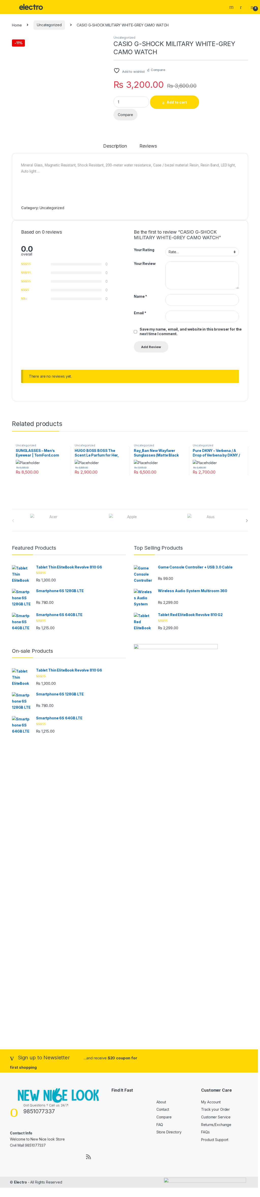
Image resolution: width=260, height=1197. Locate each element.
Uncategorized (49, 25)
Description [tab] (115, 146)
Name (140, 296)
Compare (158, 70)
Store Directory (169, 1132)
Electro (20, 1182)
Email (140, 313)
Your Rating (144, 250)
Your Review (144, 263)
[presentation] (247, 520)
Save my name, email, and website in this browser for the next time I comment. (191, 331)
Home (17, 25)
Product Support (214, 1139)
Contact (162, 1109)
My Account (211, 1102)
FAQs (205, 1132)
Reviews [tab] (148, 146)
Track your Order (215, 1109)
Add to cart (177, 102)
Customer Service (216, 1117)
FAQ (159, 1124)
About (161, 1102)
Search (232, 7)
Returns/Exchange (216, 1124)
